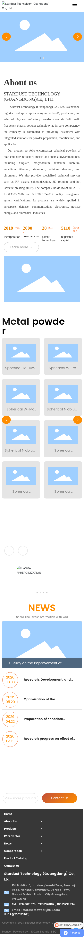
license (6, 931)
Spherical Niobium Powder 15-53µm (20, 453)
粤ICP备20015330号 (17, 914)
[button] (40, 58)
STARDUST (64, 534)
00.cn (35, 931)
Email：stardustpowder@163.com (36, 910)
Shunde (44, 931)
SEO (53, 931)
